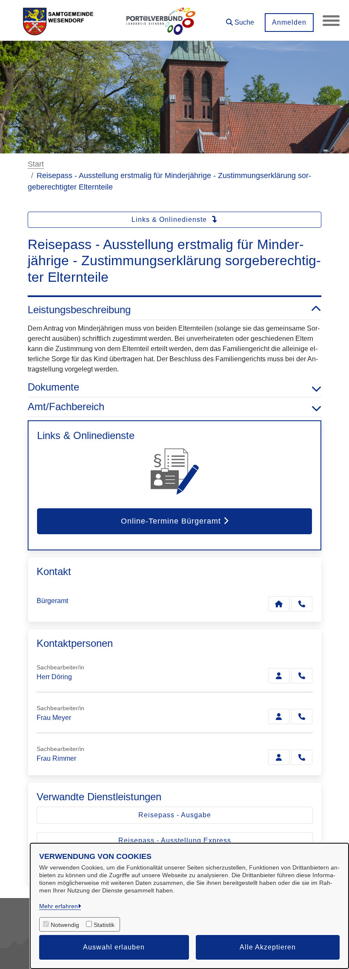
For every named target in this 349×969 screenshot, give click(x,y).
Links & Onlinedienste (170, 219)
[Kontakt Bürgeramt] (278, 604)
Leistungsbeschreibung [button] (79, 309)
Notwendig (65, 924)
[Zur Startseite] (58, 20)
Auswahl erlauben (114, 947)
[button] (240, 19)
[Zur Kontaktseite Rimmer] (278, 757)
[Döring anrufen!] (301, 675)
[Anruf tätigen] (301, 604)
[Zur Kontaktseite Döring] (278, 675)
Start (36, 164)
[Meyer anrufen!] (301, 716)
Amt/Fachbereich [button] (66, 406)
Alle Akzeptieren (268, 947)
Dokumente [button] (53, 387)
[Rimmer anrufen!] (301, 757)
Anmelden (289, 22)
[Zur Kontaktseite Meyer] (278, 716)
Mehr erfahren (58, 906)
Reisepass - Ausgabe (174, 815)
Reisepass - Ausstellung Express (174, 840)
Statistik (104, 924)
